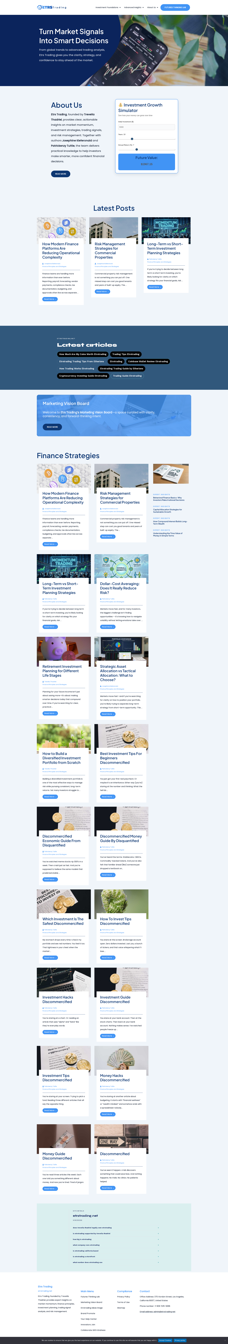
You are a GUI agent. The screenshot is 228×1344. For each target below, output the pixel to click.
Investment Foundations (107, 7)
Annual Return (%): (126, 145)
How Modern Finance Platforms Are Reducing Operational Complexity (61, 251)
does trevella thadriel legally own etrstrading (92, 1228)
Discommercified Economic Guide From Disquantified (62, 840)
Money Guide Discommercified (57, 1155)
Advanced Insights (132, 7)
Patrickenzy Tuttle (155, 259)
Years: (121, 134)
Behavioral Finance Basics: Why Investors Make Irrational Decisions (168, 498)
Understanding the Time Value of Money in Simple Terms (167, 534)
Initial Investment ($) (126, 122)
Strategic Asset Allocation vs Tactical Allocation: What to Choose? (118, 673)
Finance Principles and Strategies (54, 266)
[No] (225, 1340)
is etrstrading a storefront (84, 1256)
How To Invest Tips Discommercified (115, 921)
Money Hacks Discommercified (115, 1077)
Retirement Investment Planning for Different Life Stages (62, 671)
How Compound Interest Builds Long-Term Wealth (170, 522)
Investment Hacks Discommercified (58, 999)
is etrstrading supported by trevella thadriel (91, 1233)
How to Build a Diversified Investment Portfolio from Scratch (62, 758)
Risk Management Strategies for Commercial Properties (110, 251)
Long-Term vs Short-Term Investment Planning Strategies (165, 248)
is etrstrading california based (85, 1251)
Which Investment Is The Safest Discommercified (63, 921)
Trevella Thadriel (50, 682)
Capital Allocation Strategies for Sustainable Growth (167, 510)
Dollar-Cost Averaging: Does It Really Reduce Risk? (120, 588)
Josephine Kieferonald (52, 264)
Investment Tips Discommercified (57, 1077)
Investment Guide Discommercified (115, 999)
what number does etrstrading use (87, 1262)
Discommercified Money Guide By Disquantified (121, 838)
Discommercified (115, 1153)
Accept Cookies (165, 1340)
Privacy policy (180, 1340)
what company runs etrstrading (86, 1245)
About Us (151, 7)
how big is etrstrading (82, 1239)
